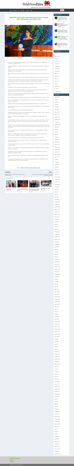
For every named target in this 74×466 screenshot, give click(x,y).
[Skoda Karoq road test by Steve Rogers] (46, 183)
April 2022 (56, 226)
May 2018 (56, 344)
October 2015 (57, 421)
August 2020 (57, 276)
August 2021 (57, 246)
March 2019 (57, 319)
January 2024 (57, 174)
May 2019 (56, 314)
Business (15, 10)
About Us (11, 460)
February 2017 (57, 381)
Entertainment (57, 66)
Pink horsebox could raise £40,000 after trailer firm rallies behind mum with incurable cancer (63, 44)
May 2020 (56, 284)
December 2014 (57, 446)
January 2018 (57, 354)
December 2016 (57, 386)
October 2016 (57, 391)
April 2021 (56, 256)
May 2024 (56, 164)
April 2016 (56, 406)
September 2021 (57, 244)
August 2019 (57, 306)
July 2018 (56, 339)
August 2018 (57, 336)
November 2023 (57, 179)
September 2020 (57, 274)
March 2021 (57, 259)
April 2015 (56, 436)
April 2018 (56, 346)
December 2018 (57, 326)
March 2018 (57, 349)
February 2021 (57, 261)
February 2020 (57, 291)
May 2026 (56, 104)
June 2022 (56, 221)
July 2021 (56, 249)
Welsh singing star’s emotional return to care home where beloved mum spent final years (63, 25)
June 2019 (56, 311)
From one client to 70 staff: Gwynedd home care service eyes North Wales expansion (63, 31)
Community (57, 61)
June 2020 (56, 281)
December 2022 (57, 206)
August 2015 (57, 426)
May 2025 (56, 134)
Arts (19, 10)
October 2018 (57, 331)
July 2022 (56, 219)
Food (56, 73)
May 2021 (56, 254)
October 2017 (57, 361)
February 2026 (57, 112)
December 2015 (57, 416)
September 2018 (57, 334)
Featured (56, 71)
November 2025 (57, 119)
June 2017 (56, 371)
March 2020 (57, 289)
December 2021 (57, 236)
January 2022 (57, 234)
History (56, 78)
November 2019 (57, 299)
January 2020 (57, 294)
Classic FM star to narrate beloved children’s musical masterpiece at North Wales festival (62, 19)
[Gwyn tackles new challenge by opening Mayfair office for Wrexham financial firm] (34, 183)
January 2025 (57, 144)
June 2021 (56, 251)
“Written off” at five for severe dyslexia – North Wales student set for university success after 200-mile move (63, 37)
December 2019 (57, 296)
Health (63, 27)
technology (57, 86)
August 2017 (57, 366)
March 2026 (57, 109)
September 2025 (57, 124)
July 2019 (56, 309)
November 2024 (57, 149)
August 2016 (57, 396)
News (11, 10)
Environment (57, 68)
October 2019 (57, 301)
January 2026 (57, 114)
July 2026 (56, 99)
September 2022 (57, 214)
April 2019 (56, 316)
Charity (56, 58)
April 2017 (56, 376)
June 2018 (56, 341)
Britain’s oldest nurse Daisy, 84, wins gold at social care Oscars (22, 189)
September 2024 (57, 154)
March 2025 (57, 139)
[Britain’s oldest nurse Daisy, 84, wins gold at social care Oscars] (22, 183)
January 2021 (57, 264)
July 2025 (56, 129)
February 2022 (57, 231)
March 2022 (57, 229)
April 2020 (56, 286)
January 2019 (57, 324)
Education (23, 10)
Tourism (27, 10)
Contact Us (12, 461)
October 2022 (57, 211)
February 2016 (57, 411)
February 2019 (57, 321)
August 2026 (57, 97)
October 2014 (57, 451)
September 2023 (57, 184)
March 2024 (57, 169)
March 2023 (57, 199)
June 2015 (56, 431)
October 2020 (57, 271)
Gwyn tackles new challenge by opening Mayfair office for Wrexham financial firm (34, 189)
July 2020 (56, 279)
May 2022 (56, 224)
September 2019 (57, 304)
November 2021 (57, 239)
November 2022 (57, 209)
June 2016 (56, 401)
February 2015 (57, 441)
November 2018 (57, 329)
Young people (57, 91)
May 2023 (56, 194)
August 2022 (57, 216)
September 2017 (57, 364)
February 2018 (57, 351)
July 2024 (56, 159)
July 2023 (56, 189)
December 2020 (57, 266)
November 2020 (57, 269)
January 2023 (57, 204)
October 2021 (57, 241)
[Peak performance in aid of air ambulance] (11, 183)
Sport (31, 10)
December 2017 (57, 356)
